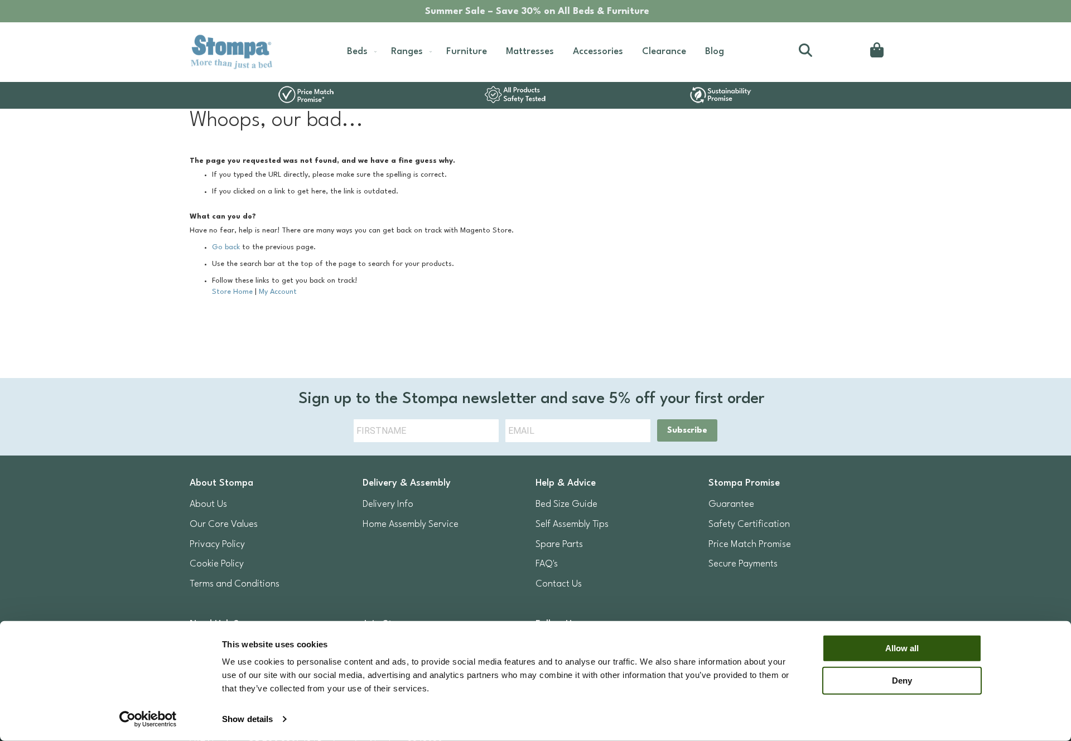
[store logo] (231, 52)
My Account (278, 292)
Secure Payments (743, 564)
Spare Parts (559, 544)
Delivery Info (388, 504)
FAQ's (547, 564)
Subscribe (687, 431)
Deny (902, 680)
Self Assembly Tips (572, 524)
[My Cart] (874, 51)
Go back (226, 247)
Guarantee (731, 504)
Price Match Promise (749, 544)
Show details (247, 719)
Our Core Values (224, 524)
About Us (208, 504)
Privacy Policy (217, 544)
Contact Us (559, 584)
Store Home (232, 292)
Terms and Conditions (234, 584)
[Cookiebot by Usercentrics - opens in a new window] (148, 719)
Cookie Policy (217, 564)
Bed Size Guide (566, 504)
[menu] (535, 51)
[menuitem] (359, 51)
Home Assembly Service (411, 524)
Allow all (902, 648)
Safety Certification (749, 524)
